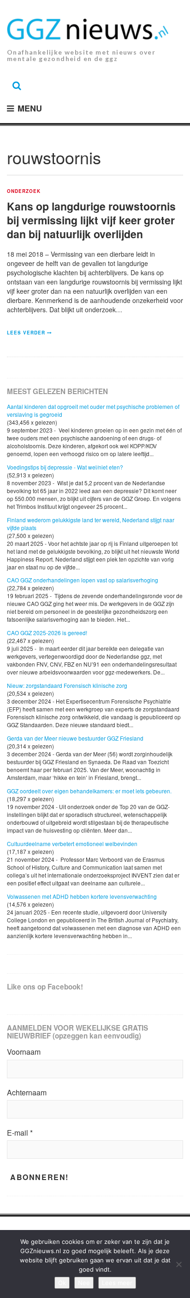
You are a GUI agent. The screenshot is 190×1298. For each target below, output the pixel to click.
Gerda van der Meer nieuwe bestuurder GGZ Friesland (75, 738)
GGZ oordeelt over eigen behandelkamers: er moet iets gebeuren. (89, 791)
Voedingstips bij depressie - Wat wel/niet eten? (65, 467)
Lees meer (117, 1282)
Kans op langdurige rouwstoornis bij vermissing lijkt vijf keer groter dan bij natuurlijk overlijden (91, 219)
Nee (84, 1282)
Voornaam (24, 1052)
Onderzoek (24, 191)
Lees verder (26, 332)
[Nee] (178, 1264)
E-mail (20, 1133)
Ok (62, 1282)
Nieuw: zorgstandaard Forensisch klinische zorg (67, 685)
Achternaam (27, 1093)
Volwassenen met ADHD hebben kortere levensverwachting (82, 896)
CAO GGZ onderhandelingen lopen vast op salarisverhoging (82, 580)
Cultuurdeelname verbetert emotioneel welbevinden (72, 843)
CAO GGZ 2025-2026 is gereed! (47, 633)
